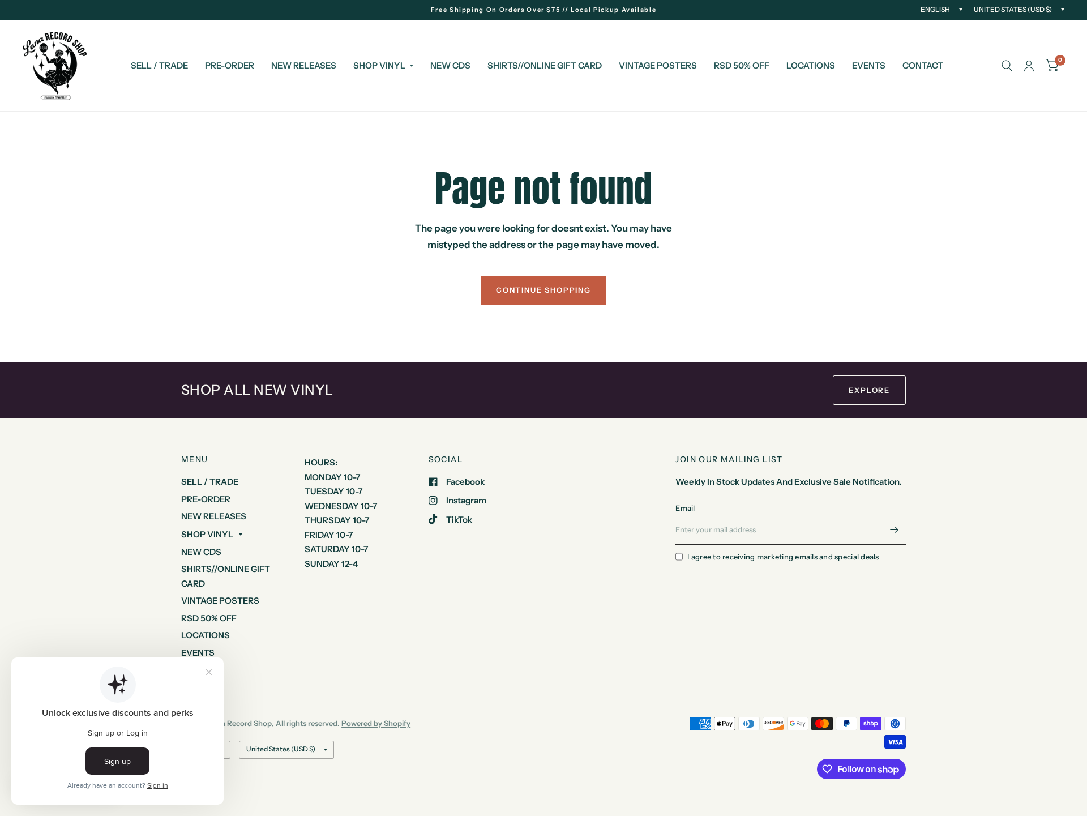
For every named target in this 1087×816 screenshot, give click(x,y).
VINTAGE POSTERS (658, 65)
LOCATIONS (810, 65)
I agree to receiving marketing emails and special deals (783, 556)
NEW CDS (450, 65)
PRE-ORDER (229, 65)
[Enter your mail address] (894, 530)
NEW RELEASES (303, 65)
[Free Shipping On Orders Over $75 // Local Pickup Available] (544, 10)
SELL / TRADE (159, 65)
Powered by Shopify (375, 723)
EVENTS (868, 65)
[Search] (1007, 65)
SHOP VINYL (379, 65)
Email (685, 507)
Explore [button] (869, 390)
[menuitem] (159, 66)
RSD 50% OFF (741, 65)
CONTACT (922, 65)
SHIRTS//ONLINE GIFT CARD (544, 65)
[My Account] (1029, 65)
